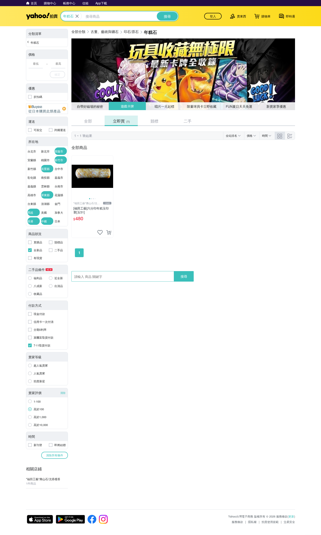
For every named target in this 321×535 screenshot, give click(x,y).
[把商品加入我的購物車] (108, 232)
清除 (63, 393)
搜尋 (184, 276)
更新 (291, 516)
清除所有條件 (54, 455)
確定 (57, 74)
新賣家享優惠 (276, 106)
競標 (154, 121)
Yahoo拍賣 (42, 16)
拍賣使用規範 (270, 522)
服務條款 (237, 522)
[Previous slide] (74, 176)
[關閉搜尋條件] (77, 16)
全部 (88, 121)
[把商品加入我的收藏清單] (100, 232)
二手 (188, 121)
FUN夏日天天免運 (239, 106)
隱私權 (252, 522)
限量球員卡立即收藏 (201, 106)
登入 (213, 16)
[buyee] (47, 109)
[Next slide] (110, 176)
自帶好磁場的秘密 (90, 106)
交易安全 (289, 522)
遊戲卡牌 (127, 106)
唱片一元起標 (164, 106)
